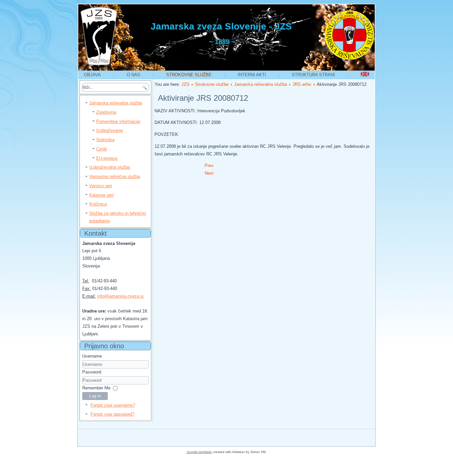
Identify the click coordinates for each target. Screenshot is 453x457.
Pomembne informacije (118, 121)
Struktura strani (313, 74)
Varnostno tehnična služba (114, 176)
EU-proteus (107, 158)
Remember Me (96, 387)
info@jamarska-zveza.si (120, 296)
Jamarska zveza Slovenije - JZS (221, 26)
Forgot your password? (112, 414)
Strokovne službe (189, 74)
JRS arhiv (301, 84)
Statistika (105, 139)
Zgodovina (106, 112)
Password (91, 372)
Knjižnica (98, 203)
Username (92, 356)
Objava (92, 74)
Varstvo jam (100, 185)
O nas (133, 74)
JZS (185, 84)
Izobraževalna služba (109, 167)
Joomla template (199, 452)
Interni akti (252, 74)
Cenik (101, 148)
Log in (95, 395)
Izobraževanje (109, 130)
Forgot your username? (113, 405)
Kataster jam (101, 195)
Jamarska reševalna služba (115, 102)
